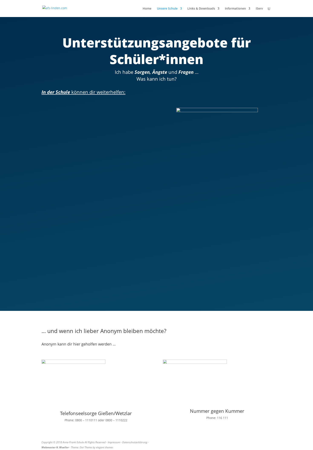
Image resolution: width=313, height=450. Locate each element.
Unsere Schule (167, 8)
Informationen (235, 8)
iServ (259, 8)
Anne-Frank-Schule (73, 442)
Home (147, 8)
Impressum (114, 442)
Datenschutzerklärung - (135, 442)
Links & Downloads (201, 8)
